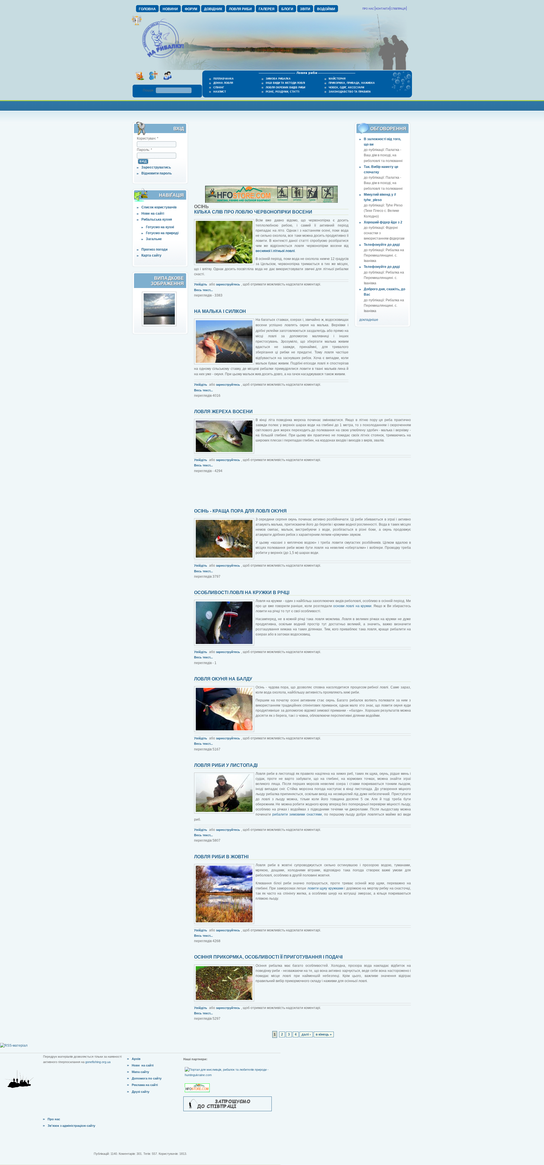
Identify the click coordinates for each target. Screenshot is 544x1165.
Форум (191, 9)
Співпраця (398, 8)
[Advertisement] (272, 105)
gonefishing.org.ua (97, 1062)
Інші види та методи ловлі (285, 83)
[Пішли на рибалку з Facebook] (167, 82)
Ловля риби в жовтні (221, 856)
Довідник (213, 9)
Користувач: (147, 138)
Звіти (305, 9)
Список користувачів (159, 207)
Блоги (287, 9)
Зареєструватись (156, 167)
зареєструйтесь (228, 284)
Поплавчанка (223, 78)
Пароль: (144, 150)
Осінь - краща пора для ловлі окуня (240, 511)
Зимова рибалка (278, 78)
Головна (147, 9)
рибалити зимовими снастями (297, 814)
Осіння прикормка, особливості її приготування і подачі (268, 957)
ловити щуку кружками (325, 888)
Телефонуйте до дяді (382, 245)
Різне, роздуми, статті (282, 91)
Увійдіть (200, 284)
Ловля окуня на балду (223, 679)
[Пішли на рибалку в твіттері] (153, 82)
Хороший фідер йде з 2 (383, 222)
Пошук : (149, 90)
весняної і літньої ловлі (275, 251)
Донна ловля (223, 83)
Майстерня (337, 78)
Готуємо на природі (162, 233)
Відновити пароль (156, 173)
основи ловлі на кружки (352, 606)
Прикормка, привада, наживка (352, 83)
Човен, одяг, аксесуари (346, 87)
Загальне (154, 239)
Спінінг (218, 87)
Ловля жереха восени (223, 411)
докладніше (368, 320)
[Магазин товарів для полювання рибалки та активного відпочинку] (197, 1083)
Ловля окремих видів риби (285, 87)
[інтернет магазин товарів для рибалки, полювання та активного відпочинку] (271, 202)
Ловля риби (240, 9)
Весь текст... (203, 290)
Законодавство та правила (350, 91)
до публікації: (375, 150)
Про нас (368, 8)
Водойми (326, 9)
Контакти (382, 8)
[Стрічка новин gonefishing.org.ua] (139, 82)
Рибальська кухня (156, 219)
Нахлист (219, 91)
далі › (306, 1034)
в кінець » (324, 1034)
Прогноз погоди (154, 249)
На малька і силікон (220, 311)
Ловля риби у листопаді (226, 765)
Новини (170, 9)
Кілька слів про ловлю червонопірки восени (253, 212)
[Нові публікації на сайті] (137, 24)
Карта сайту (151, 255)
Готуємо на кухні (160, 227)
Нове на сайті (152, 213)
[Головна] (163, 58)
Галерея (267, 9)
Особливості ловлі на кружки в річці (241, 592)
